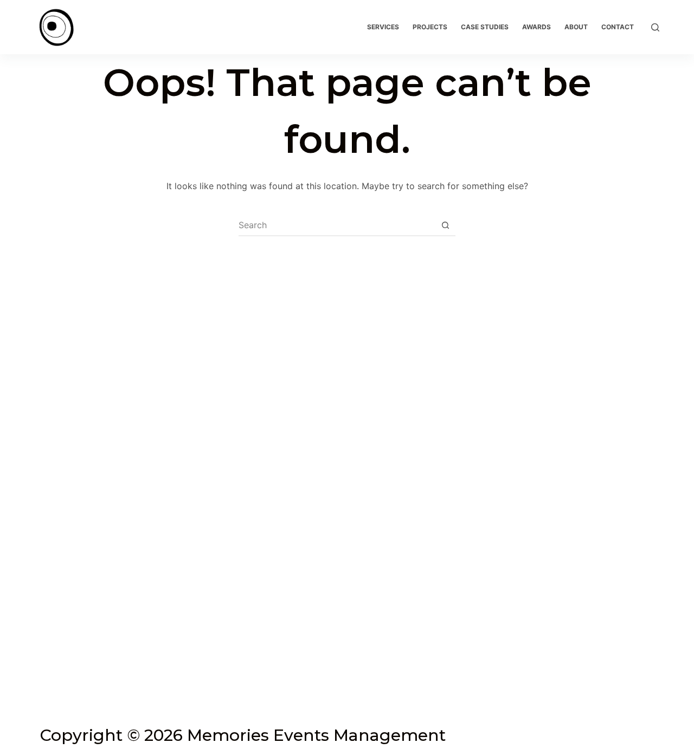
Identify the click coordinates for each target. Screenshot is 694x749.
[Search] (655, 27)
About (576, 27)
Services (383, 27)
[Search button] (445, 225)
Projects (430, 27)
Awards (536, 27)
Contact (617, 27)
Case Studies (485, 27)
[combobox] (337, 225)
